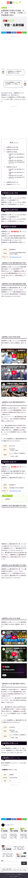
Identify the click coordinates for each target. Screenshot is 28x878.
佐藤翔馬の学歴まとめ (12, 182)
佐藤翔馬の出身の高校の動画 (15, 160)
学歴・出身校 (4, 7)
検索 (2, 860)
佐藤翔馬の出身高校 (11, 152)
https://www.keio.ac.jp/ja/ (15, 490)
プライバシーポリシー (11, 874)
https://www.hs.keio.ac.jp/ (15, 257)
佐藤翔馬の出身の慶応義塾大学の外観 (17, 170)
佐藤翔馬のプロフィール (13, 184)
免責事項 (19, 874)
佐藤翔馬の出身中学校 (12, 149)
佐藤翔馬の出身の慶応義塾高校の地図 (17, 158)
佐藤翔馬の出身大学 (11, 167)
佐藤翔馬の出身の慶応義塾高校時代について (17, 162)
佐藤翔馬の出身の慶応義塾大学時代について (17, 178)
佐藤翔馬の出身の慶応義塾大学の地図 (17, 173)
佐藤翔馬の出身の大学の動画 (15, 175)
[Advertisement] (14, 52)
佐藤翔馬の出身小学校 (12, 147)
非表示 (16, 142)
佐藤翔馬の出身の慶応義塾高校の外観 (17, 154)
